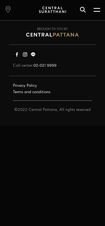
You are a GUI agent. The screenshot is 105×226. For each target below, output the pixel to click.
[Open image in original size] (52, 9)
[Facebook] (17, 56)
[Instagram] (25, 56)
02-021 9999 (45, 66)
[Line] (33, 56)
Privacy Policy (25, 86)
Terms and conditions (31, 92)
